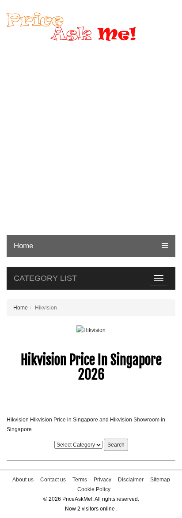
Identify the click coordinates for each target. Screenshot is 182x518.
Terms (79, 480)
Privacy (102, 480)
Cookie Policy (93, 489)
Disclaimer (131, 480)
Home (23, 246)
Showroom (146, 420)
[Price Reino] (91, 27)
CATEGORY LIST (45, 278)
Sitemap (160, 480)
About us (23, 480)
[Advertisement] (91, 140)
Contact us (53, 480)
